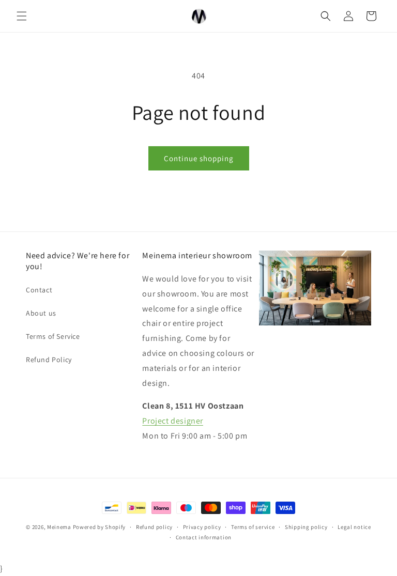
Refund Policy (49, 359)
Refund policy (154, 527)
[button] (21, 16)
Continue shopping (199, 158)
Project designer (172, 420)
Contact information (204, 537)
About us (41, 313)
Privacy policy (202, 527)
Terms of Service (53, 336)
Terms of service (252, 527)
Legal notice (354, 527)
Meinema (59, 527)
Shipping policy (306, 527)
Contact (39, 289)
